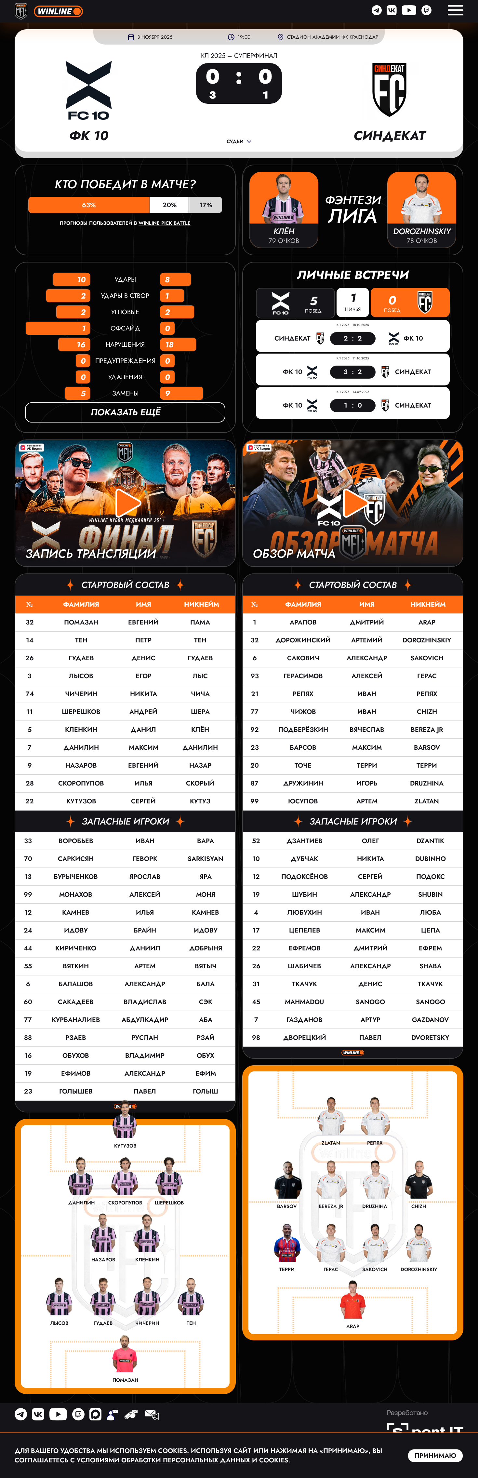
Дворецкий (304, 1037)
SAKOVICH (427, 658)
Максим (143, 747)
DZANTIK (430, 841)
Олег (370, 841)
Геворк (145, 859)
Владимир (145, 1055)
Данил (143, 729)
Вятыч (206, 966)
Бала (205, 984)
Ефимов (76, 1073)
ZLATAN (427, 801)
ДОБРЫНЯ (205, 948)
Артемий (367, 640)
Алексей (144, 894)
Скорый (200, 783)
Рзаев (75, 1037)
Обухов (75, 1055)
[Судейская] (131, 1415)
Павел (145, 1091)
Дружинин (303, 783)
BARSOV (427, 747)
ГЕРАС (427, 676)
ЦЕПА (430, 930)
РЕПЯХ (427, 694)
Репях (303, 694)
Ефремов (304, 948)
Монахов (75, 894)
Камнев (75, 912)
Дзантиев (304, 841)
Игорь (367, 783)
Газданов (304, 1020)
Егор (144, 676)
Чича (200, 694)
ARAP (426, 622)
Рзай (206, 1037)
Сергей (143, 801)
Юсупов (303, 801)
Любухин (304, 912)
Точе (303, 765)
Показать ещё (125, 412)
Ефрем (430, 948)
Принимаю (435, 1455)
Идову (76, 930)
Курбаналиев (76, 1020)
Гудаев (81, 658)
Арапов (303, 622)
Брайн (145, 930)
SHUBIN (430, 894)
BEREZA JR (427, 729)
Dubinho (430, 859)
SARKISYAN (205, 859)
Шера (200, 712)
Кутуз (200, 801)
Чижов (303, 712)
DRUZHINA (427, 783)
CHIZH (427, 712)
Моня (205, 894)
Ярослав (145, 876)
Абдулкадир (145, 1020)
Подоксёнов (304, 876)
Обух (205, 1055)
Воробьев (76, 841)
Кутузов (81, 801)
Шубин (304, 894)
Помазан (81, 622)
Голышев (76, 1091)
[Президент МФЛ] (112, 1415)
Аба (205, 1020)
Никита (143, 694)
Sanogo (370, 1002)
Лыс (200, 676)
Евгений (143, 622)
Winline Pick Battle (165, 223)
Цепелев (304, 930)
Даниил (145, 948)
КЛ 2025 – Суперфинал (239, 55)
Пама (200, 622)
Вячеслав (367, 729)
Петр (143, 640)
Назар (200, 765)
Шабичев (304, 966)
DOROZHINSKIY (427, 640)
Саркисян (76, 859)
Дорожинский (303, 640)
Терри (367, 765)
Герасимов (303, 676)
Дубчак (304, 859)
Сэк (205, 1002)
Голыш (205, 1091)
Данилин (81, 747)
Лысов (81, 676)
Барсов (303, 747)
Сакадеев (76, 1002)
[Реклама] (151, 1415)
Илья (144, 783)
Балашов (76, 984)
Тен (81, 640)
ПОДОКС (430, 876)
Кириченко (75, 948)
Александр (145, 984)
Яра (206, 876)
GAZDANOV (430, 1020)
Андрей (143, 712)
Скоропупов (81, 783)
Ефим (205, 1073)
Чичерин (81, 694)
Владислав (145, 1002)
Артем (144, 966)
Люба (430, 912)
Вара (205, 841)
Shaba (430, 966)
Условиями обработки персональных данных (163, 1460)
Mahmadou (304, 1002)
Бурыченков (76, 876)
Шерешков (81, 712)
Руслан (145, 1037)
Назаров (81, 765)
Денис (143, 658)
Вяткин (76, 966)
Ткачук (304, 984)
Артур (370, 1020)
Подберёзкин (303, 729)
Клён (200, 729)
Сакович (303, 658)
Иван (145, 841)
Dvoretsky (430, 1037)
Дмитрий (367, 622)
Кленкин (81, 729)
